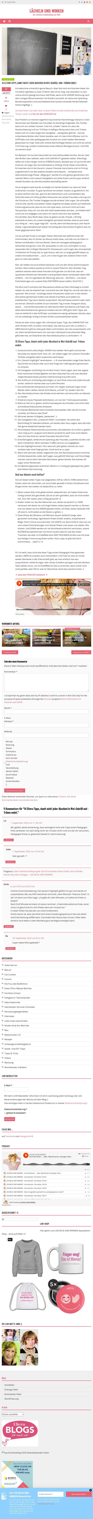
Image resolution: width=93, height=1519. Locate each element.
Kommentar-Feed (12, 1394)
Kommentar (10, 671)
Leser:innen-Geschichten (16, 1021)
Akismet (47, 699)
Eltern (11, 116)
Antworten (8, 840)
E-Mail (8, 1085)
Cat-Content (10, 974)
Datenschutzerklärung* (76, 1103)
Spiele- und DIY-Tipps (14, 1048)
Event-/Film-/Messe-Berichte (17, 988)
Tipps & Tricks (8, 79)
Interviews (9, 1016)
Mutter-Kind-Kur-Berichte (16, 1025)
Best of (8, 636)
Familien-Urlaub (12, 993)
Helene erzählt (10, 652)
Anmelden (9, 1385)
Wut (8, 123)
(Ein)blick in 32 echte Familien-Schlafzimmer (13, 641)
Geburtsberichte (12, 1002)
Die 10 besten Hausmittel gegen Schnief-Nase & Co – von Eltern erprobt (46, 640)
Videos (7, 1058)
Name (8, 708)
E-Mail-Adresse (8, 720)
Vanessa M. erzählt (80, 652)
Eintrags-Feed (11, 1389)
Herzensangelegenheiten (16, 1011)
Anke (8, 849)
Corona (7, 979)
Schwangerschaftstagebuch (17, 1044)
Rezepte (8, 1039)
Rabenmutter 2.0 (72, 629)
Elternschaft (6, 119)
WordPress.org (11, 1398)
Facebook (10, 1136)
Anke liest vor (10, 965)
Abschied (5, 116)
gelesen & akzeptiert (16, 1112)
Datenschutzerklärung (46, 1504)
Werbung (8, 1062)
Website (8, 731)
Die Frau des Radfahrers (16, 983)
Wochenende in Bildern (15, 1067)
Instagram (25, 1136)
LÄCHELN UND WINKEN (47, 11)
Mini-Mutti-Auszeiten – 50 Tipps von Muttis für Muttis (75, 640)
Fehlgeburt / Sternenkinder (17, 997)
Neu (6, 1030)
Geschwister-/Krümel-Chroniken (19, 1007)
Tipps (4, 123)
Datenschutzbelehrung (17, 761)
